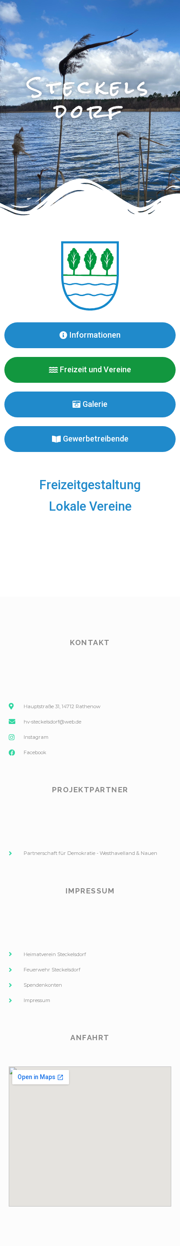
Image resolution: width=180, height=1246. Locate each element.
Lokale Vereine (90, 506)
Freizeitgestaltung (90, 484)
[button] (90, 370)
